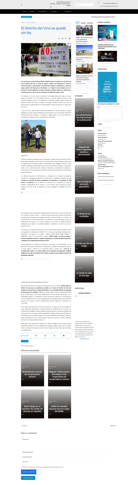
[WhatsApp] (66, 39)
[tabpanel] (84, 57)
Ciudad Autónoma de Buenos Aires (106, 176)
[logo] (26, 4)
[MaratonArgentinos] (107, 51)
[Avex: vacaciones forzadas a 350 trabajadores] (84, 50)
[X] (62, 39)
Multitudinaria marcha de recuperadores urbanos (75, 17)
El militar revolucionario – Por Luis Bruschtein (86, 294)
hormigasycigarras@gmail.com (110, 3)
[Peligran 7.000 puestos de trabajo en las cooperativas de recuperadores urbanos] (84, 30)
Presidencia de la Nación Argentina (106, 180)
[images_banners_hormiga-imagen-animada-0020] (100, 2)
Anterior (24, 426)
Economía (25, 341)
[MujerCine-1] (110, 107)
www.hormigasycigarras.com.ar (105, 166)
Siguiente (113, 426)
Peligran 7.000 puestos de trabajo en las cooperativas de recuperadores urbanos (84, 39)
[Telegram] (69, 39)
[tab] (77, 23)
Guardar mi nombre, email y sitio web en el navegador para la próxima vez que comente (43, 467)
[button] (81, 338)
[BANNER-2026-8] (107, 25)
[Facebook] (59, 39)
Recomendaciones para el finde (99, 17)
